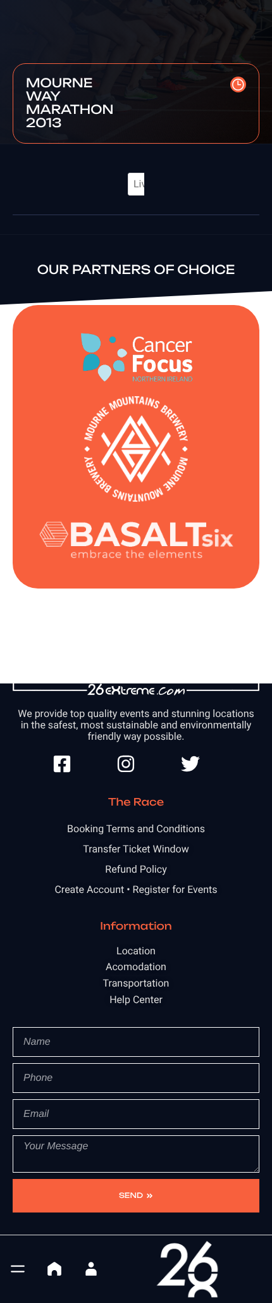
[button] (17, 1269)
